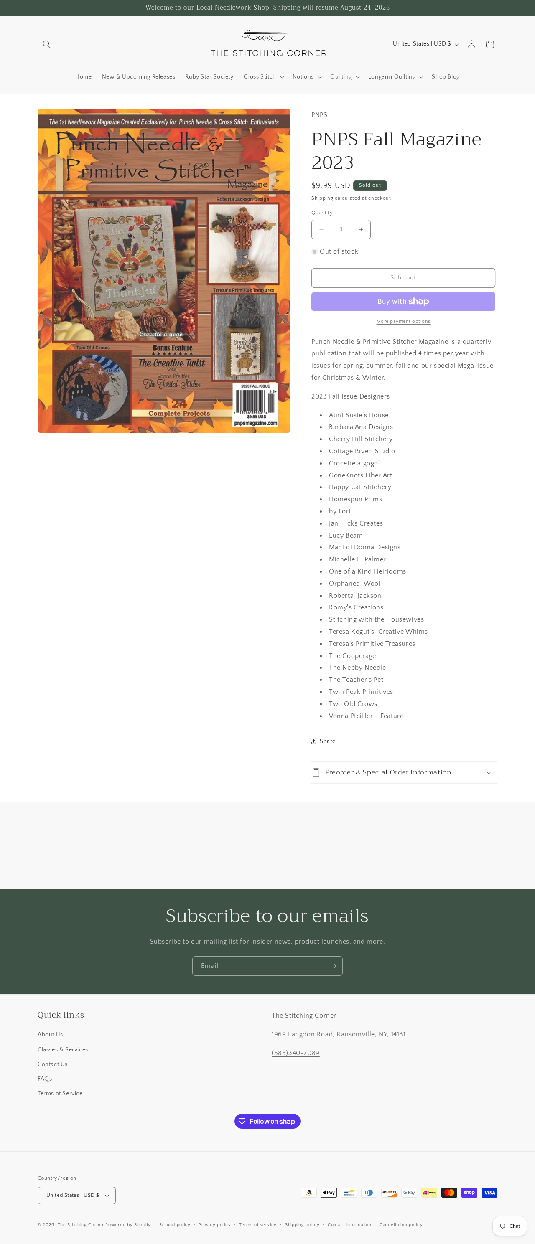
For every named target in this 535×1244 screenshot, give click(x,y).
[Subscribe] (333, 966)
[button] (47, 44)
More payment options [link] (404, 321)
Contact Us (53, 1064)
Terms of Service (60, 1093)
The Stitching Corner (81, 1224)
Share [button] (328, 741)
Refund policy (175, 1224)
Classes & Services (63, 1049)
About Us (50, 1034)
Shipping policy (302, 1224)
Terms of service (258, 1224)
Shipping (322, 198)
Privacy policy (215, 1224)
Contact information (349, 1224)
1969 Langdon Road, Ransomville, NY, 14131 (339, 1034)
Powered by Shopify (128, 1224)
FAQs (45, 1079)
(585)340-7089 (296, 1053)
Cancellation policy (401, 1224)
